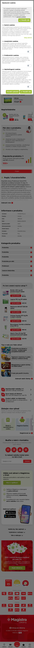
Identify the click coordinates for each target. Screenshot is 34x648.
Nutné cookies (9, 25)
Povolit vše (25, 20)
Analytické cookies (11, 41)
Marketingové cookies (12, 69)
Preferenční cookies (11, 55)
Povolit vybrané (12, 91)
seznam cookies (21, 16)
